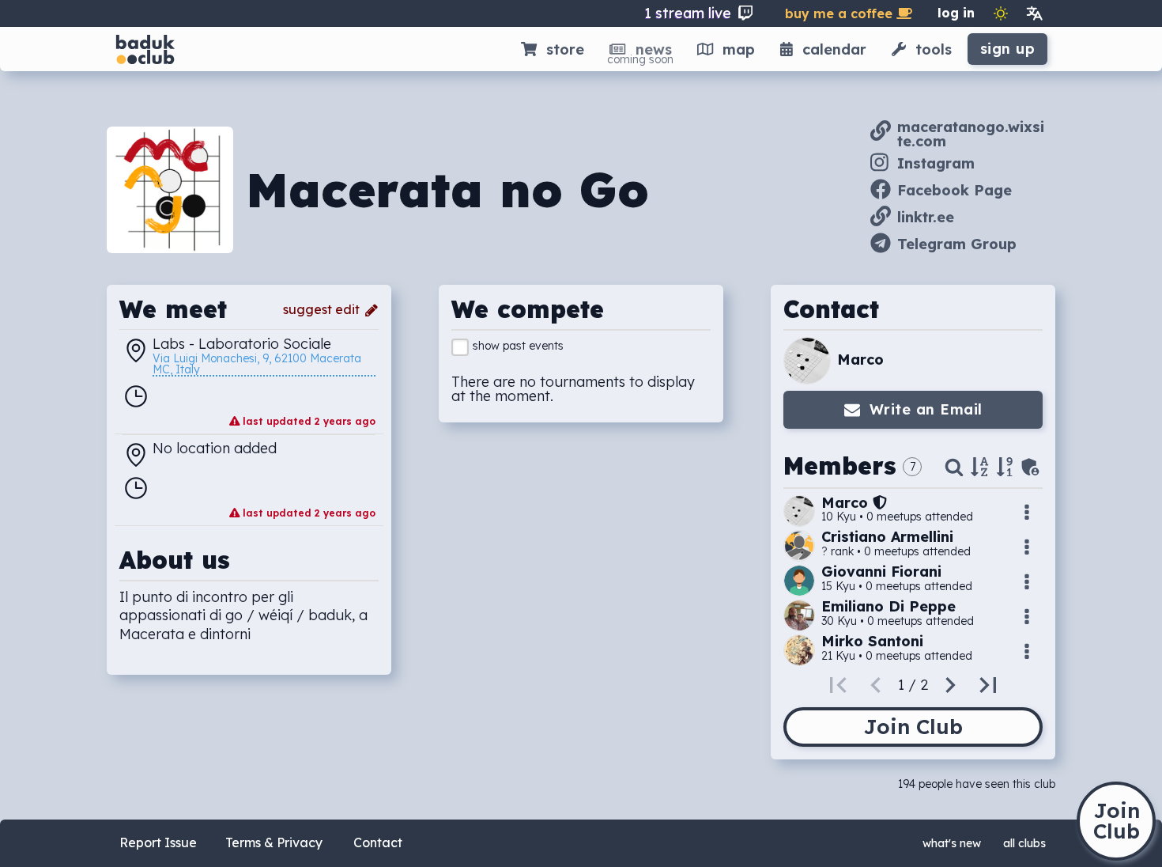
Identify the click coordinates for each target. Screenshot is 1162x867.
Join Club (913, 727)
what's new (951, 843)
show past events (518, 346)
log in (956, 13)
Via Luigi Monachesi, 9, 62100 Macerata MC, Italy (258, 365)
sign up (1008, 49)
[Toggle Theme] (1000, 13)
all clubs (1024, 843)
